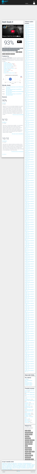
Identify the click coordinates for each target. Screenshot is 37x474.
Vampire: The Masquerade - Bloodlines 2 (20, 465)
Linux (31, 434)
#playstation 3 (12, 49)
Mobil (30, 449)
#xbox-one (11, 48)
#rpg (18, 48)
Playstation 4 (28, 438)
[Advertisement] (18, 12)
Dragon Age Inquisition (8, 63)
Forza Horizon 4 (20, 463)
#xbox (6, 48)
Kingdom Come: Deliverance (7, 464)
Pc (26, 430)
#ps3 (8, 48)
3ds (26, 453)
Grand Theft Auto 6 (15, 466)
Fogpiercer (27, 415)
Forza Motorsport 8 (8, 466)
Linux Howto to (4, 469)
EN (4, 154)
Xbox (26, 451)
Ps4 (29, 430)
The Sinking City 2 (28, 399)
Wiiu (33, 451)
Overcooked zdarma (28, 382)
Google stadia (28, 457)
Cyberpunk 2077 (9, 465)
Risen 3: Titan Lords (7, 67)
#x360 (11, 50)
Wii (29, 451)
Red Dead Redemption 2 (27, 463)
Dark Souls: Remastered (8, 64)
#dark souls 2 (15, 50)
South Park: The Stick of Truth (9, 72)
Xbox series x (28, 459)
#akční (15, 48)
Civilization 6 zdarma (28, 385)
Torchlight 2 (27, 379)
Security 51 (27, 402)
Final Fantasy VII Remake (22, 464)
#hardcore (4, 50)
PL (2, 154)
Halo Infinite (29, 465)
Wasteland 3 (29, 464)
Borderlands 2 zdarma (28, 383)
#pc (3, 48)
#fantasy (21, 48)
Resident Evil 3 (14, 464)
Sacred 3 (5, 62)
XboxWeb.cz (4, 122)
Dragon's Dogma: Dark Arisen (9, 68)
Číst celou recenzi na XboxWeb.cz (17, 133)
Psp (26, 449)
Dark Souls (6, 69)
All (32, 459)
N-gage (27, 455)
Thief (5, 71)
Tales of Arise (27, 422)
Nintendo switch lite (29, 432)
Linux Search (10, 469)
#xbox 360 (8, 50)
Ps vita (31, 455)
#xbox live (8, 49)
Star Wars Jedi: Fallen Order (12, 463)
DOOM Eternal (4, 463)
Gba (29, 453)
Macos (27, 434)
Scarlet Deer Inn (27, 406)
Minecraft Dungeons (22, 466)
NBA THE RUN (27, 420)
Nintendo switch (28, 447)
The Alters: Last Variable (29, 416)
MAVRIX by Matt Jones (29, 407)
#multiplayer (17, 49)
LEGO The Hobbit (7, 70)
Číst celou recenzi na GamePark (18, 114)
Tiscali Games (4, 141)
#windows (4, 49)
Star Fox (26, 421)
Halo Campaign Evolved (29, 410)
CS (5, 154)
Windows (27, 436)
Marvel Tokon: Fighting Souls (29, 392)
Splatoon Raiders (28, 413)
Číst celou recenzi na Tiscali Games (17, 151)
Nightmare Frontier (28, 409)
